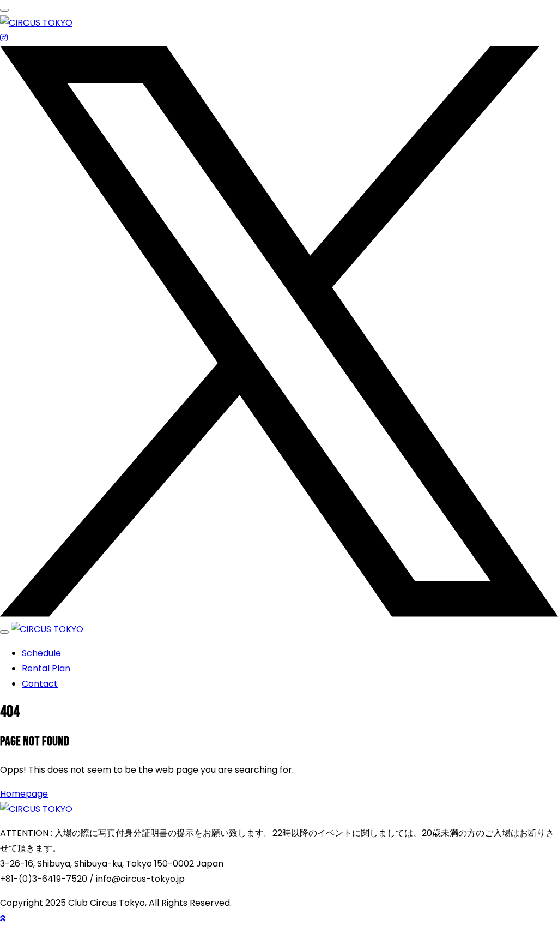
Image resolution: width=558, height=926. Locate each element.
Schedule (41, 653)
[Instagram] (4, 38)
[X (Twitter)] (279, 614)
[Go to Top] (2, 918)
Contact (40, 683)
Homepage (24, 793)
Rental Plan (46, 668)
